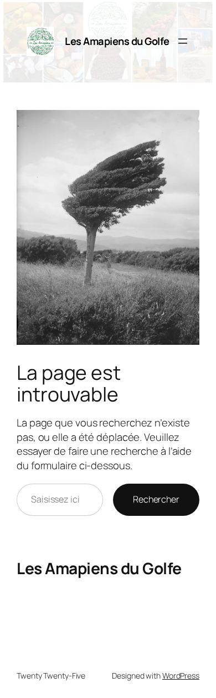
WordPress (180, 675)
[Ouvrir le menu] (182, 41)
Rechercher (156, 499)
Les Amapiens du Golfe (117, 41)
